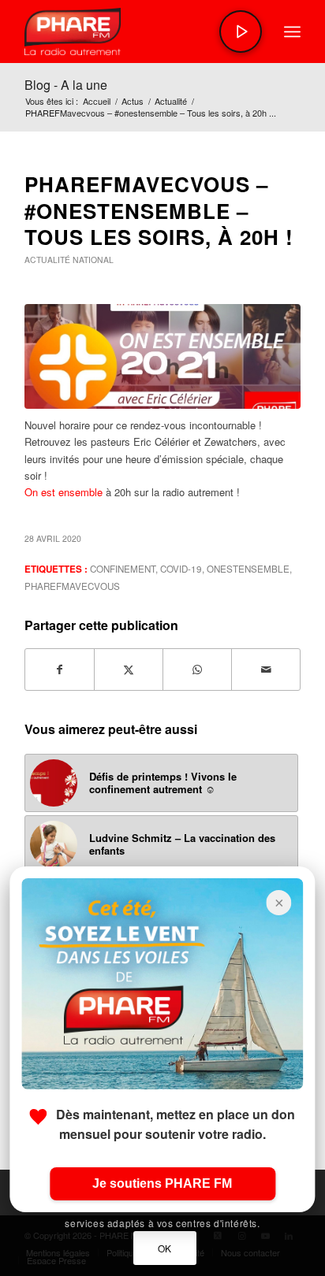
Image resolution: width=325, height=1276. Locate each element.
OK (165, 1248)
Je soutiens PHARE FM (162, 1183)
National (93, 259)
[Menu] (292, 31)
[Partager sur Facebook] (59, 669)
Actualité (47, 259)
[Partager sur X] (128, 669)
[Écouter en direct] (240, 31)
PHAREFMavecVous (72, 586)
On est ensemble (63, 491)
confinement (122, 568)
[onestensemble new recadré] (162, 356)
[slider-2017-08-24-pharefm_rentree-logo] (134, 31)
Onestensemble (248, 568)
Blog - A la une (65, 85)
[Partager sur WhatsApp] (197, 669)
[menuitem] (292, 31)
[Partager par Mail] (266, 669)
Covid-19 (181, 568)
